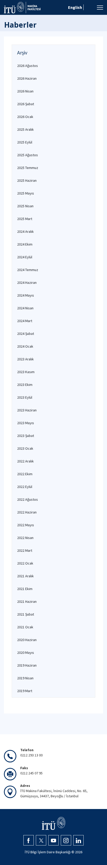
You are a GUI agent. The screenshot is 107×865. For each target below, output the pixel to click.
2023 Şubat (25, 435)
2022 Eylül (24, 486)
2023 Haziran (27, 410)
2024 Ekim (24, 244)
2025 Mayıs (25, 193)
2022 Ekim (24, 474)
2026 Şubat (25, 104)
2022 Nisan (25, 537)
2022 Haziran (27, 512)
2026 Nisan (25, 91)
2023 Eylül (24, 397)
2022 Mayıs (25, 525)
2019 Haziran (27, 665)
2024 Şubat (25, 333)
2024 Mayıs (25, 295)
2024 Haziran (27, 282)
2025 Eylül (24, 142)
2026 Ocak (25, 116)
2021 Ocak (25, 627)
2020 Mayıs (25, 652)
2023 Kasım (26, 371)
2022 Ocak (25, 563)
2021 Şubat (25, 614)
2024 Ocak (25, 346)
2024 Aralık (25, 231)
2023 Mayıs (25, 423)
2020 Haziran (27, 639)
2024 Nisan (25, 308)
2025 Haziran (27, 180)
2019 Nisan (25, 678)
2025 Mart (24, 218)
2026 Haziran (27, 78)
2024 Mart (24, 320)
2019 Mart (24, 690)
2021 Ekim (24, 588)
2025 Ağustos (27, 155)
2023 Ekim (24, 384)
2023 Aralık (25, 359)
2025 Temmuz (27, 167)
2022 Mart (24, 550)
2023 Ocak (25, 448)
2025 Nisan (25, 206)
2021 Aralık (25, 576)
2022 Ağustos (27, 499)
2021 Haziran (27, 601)
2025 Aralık (25, 129)
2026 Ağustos (27, 65)
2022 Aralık (25, 461)
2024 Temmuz (27, 269)
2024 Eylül (24, 257)
